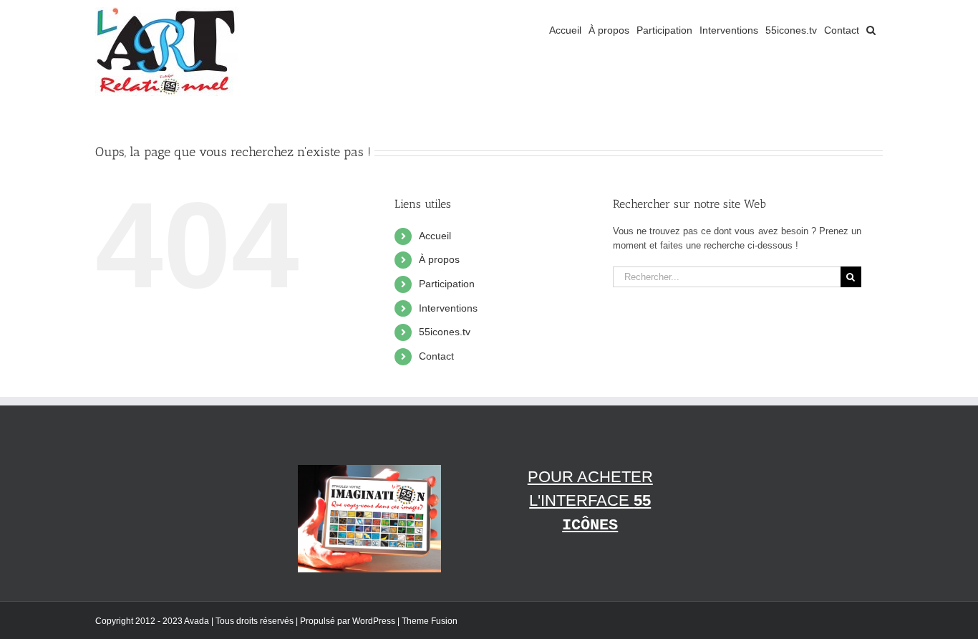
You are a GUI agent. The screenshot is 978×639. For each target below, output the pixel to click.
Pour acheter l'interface (590, 501)
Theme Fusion (429, 621)
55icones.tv (444, 331)
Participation (447, 283)
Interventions (448, 308)
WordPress (373, 621)
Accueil (435, 235)
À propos (439, 259)
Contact (436, 356)
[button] (871, 30)
